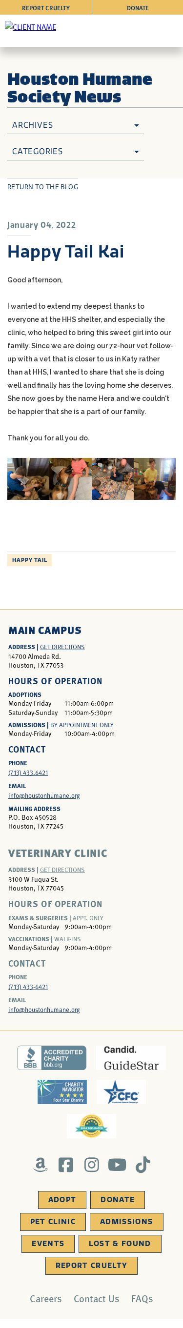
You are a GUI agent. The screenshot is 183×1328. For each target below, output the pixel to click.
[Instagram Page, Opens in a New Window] (91, 1164)
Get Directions (62, 646)
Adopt (62, 1199)
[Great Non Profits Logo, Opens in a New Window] (91, 1126)
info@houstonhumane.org (44, 795)
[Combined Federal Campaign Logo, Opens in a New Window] (121, 1092)
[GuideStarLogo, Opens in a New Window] (131, 1058)
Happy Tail (29, 560)
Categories (37, 151)
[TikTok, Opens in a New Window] (142, 1164)
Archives (32, 125)
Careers (46, 1298)
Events (48, 1243)
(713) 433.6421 (28, 772)
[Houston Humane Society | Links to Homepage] (30, 26)
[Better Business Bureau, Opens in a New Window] (52, 1058)
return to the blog (42, 187)
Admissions (126, 1221)
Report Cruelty (46, 7)
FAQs (142, 1298)
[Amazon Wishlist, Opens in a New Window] (40, 1164)
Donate (138, 7)
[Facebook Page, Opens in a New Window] (66, 1164)
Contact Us (97, 1298)
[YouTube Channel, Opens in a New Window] (117, 1164)
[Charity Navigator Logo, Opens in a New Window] (62, 1092)
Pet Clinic (53, 1221)
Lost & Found (120, 1243)
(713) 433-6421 (28, 986)
